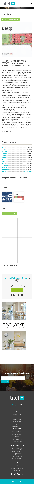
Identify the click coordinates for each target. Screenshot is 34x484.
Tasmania (17, 423)
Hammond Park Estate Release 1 (15, 278)
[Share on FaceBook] (11, 295)
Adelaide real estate (17, 438)
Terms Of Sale (17, 470)
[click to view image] (7, 197)
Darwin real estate (17, 443)
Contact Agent (17, 290)
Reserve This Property (14, 19)
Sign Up (21, 404)
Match (5, 19)
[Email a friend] (22, 295)
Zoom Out (13, 213)
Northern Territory (17, 426)
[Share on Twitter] (18, 295)
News (17, 465)
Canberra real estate (17, 441)
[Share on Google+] (14, 295)
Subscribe (5, 381)
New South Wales (17, 414)
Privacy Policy (17, 467)
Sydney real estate (17, 431)
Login (12, 404)
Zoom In (6, 213)
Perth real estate (17, 436)
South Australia (17, 421)
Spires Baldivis (28, 171)
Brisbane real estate (17, 434)
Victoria (17, 416)
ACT (17, 424)
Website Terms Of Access (17, 468)
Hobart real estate (17, 439)
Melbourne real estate (17, 433)
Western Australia (17, 419)
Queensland (17, 417)
